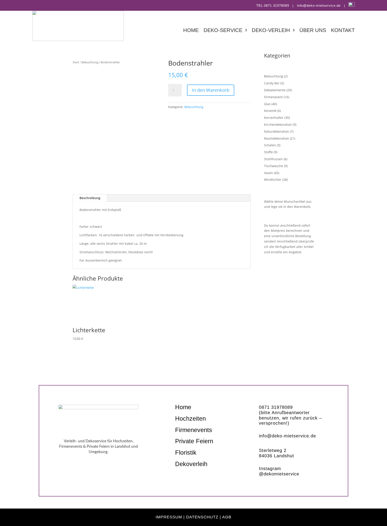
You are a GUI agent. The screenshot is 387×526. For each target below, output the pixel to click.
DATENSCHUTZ (202, 517)
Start (76, 62)
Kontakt (343, 31)
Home (191, 31)
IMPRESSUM (169, 517)
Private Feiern (194, 441)
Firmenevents (193, 430)
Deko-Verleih (271, 31)
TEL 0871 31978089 (272, 5)
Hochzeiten (190, 418)
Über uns (312, 31)
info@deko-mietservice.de (319, 5)
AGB (226, 517)
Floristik (185, 452)
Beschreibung (90, 198)
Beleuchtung (90, 62)
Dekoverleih (191, 464)
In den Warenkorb (210, 90)
